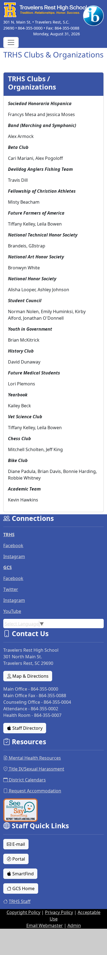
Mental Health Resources (34, 758)
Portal (18, 859)
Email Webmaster (44, 925)
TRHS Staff (19, 901)
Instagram (14, 556)
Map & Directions (30, 676)
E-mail (18, 844)
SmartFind (22, 874)
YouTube (12, 611)
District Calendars (27, 780)
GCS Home (23, 888)
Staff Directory (27, 728)
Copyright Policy (23, 912)
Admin (74, 925)
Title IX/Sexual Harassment (36, 769)
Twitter (10, 589)
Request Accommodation (34, 791)
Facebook (13, 546)
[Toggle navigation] (11, 42)
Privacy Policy (59, 912)
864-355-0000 (30, 28)
